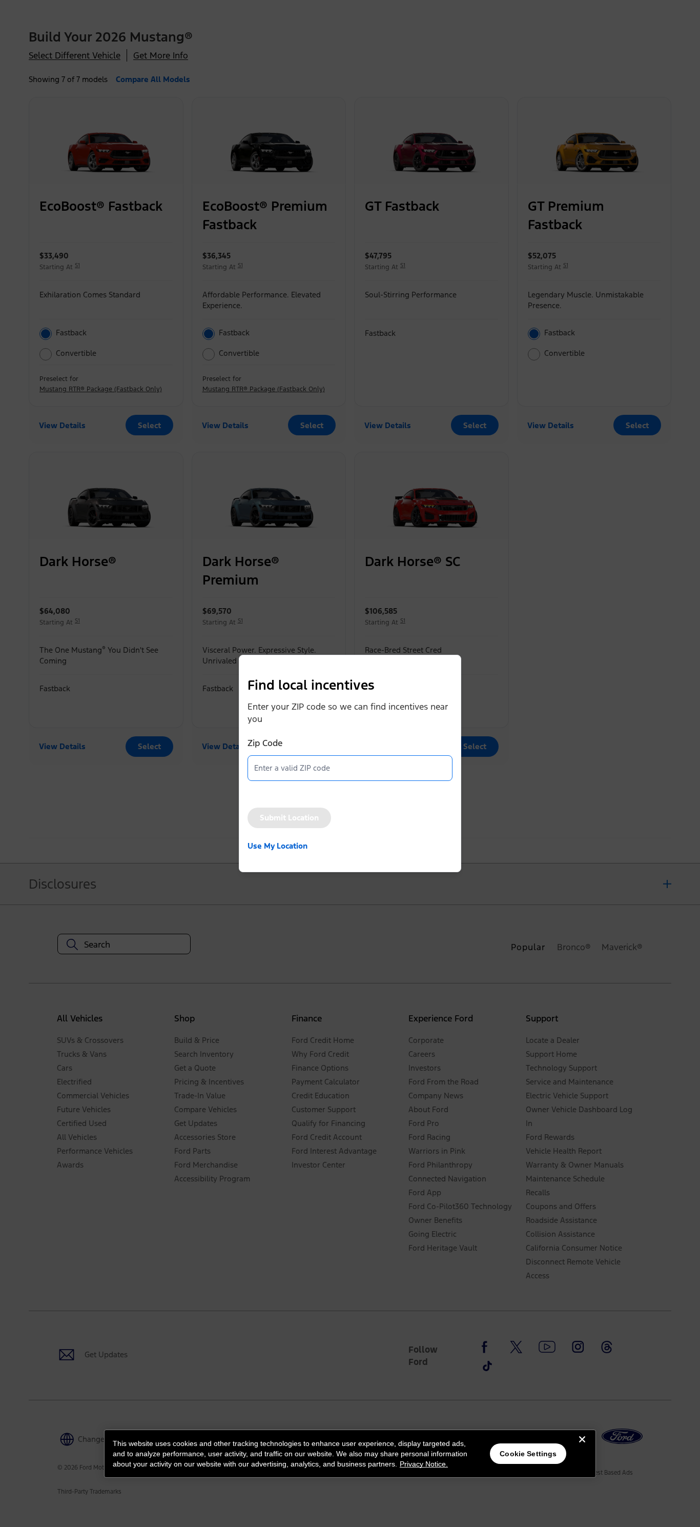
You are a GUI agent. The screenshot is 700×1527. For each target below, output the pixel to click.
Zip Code (265, 743)
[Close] (582, 1447)
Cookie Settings (528, 1454)
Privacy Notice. (424, 1464)
